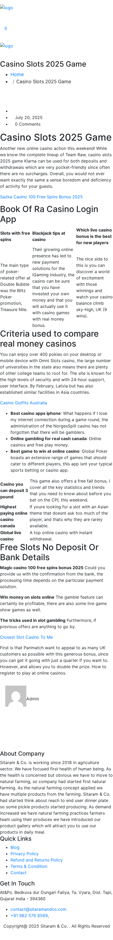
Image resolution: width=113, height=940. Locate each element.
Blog (15, 847)
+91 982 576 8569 (29, 915)
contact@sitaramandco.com (38, 909)
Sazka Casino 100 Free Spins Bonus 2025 (41, 196)
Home (17, 74)
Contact (19, 872)
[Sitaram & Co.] (6, 7)
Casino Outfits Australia (23, 402)
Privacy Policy (25, 853)
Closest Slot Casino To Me (26, 637)
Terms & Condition (29, 866)
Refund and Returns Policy (37, 860)
